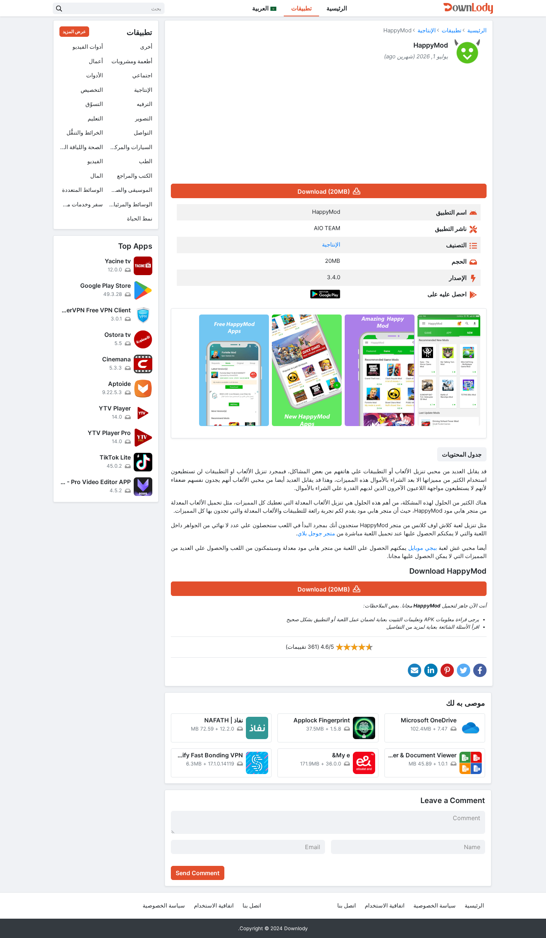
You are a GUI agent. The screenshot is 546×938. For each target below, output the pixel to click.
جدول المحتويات (462, 454)
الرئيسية (336, 8)
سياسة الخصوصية (434, 905)
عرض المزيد (74, 31)
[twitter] (463, 670)
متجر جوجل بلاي (316, 533)
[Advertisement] (329, 126)
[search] (59, 8)
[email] (414, 670)
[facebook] (480, 670)
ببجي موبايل (422, 547)
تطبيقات (301, 8)
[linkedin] (431, 670)
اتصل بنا (346, 905)
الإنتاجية (426, 30)
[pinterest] (447, 670)
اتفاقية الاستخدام (384, 905)
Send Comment (198, 873)
